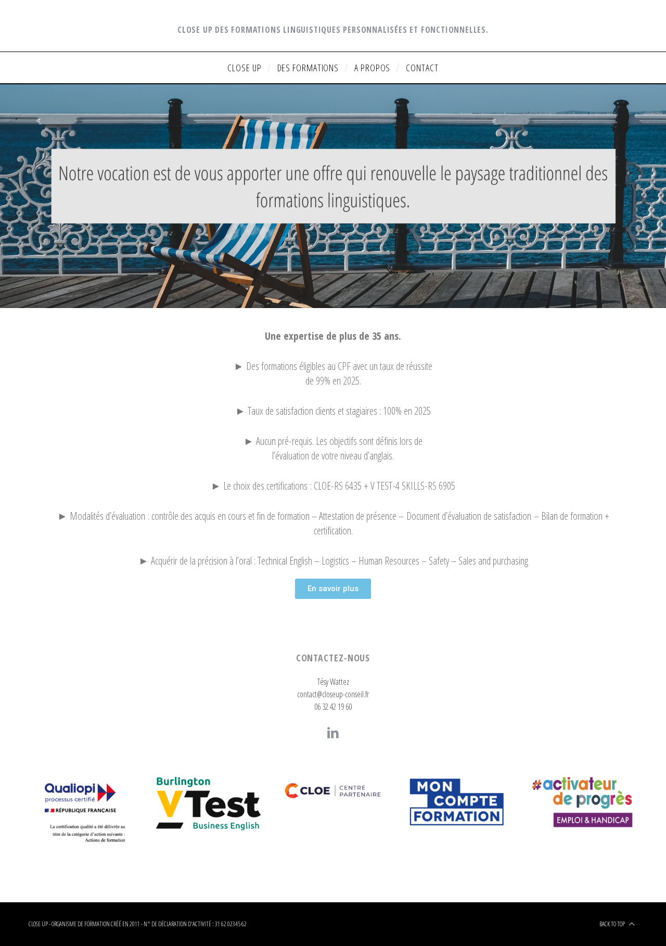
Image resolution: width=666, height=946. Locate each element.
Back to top (612, 923)
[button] (333, 589)
